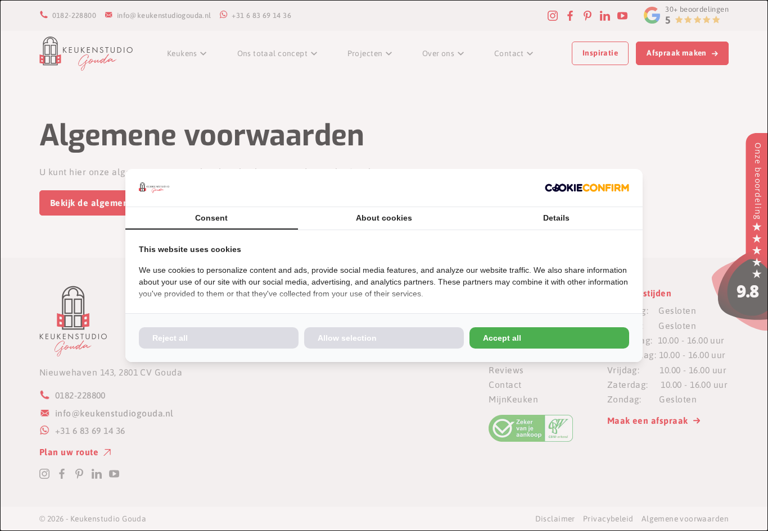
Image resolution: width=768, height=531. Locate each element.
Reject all (170, 337)
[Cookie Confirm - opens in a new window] (587, 188)
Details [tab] (556, 217)
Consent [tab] (211, 217)
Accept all (502, 337)
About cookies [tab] (384, 217)
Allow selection (347, 337)
